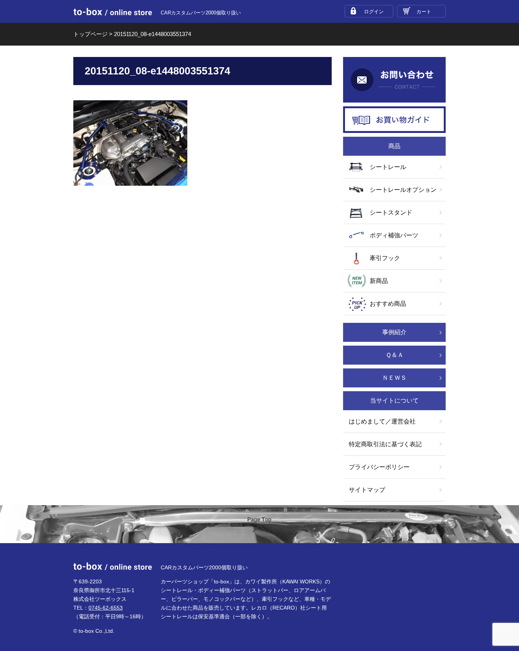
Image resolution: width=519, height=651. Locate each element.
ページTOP (259, 524)
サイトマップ (367, 490)
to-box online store (112, 12)
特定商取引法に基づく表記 (385, 444)
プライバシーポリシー (379, 467)
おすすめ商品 (388, 303)
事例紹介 (394, 332)
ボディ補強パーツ (394, 235)
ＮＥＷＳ (394, 377)
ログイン (374, 11)
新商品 (379, 281)
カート (423, 11)
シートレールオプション (403, 189)
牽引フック (385, 258)
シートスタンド (391, 212)
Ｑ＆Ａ (394, 355)
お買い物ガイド (394, 119)
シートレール (388, 167)
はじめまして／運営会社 (382, 421)
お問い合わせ (394, 80)
